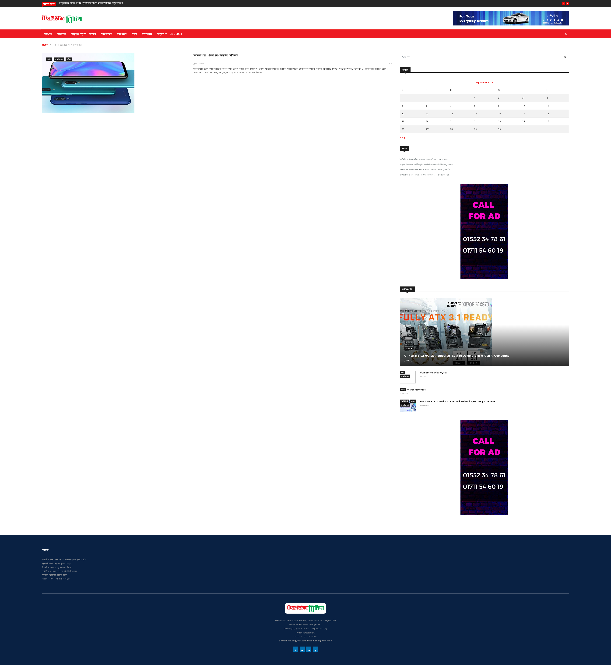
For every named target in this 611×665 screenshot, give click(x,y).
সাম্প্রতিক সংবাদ (59, 59)
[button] (563, 3)
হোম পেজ (48, 34)
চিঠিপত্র (403, 390)
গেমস (134, 34)
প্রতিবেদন (61, 34)
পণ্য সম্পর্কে (106, 34)
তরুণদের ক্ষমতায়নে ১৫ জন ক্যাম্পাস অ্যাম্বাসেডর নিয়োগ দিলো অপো (424, 174)
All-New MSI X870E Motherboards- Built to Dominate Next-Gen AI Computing (456, 355)
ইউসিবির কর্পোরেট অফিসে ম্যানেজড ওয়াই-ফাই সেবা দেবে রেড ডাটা (424, 159)
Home (45, 44)
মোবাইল (92, 34)
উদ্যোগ (402, 372)
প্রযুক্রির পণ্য (77, 34)
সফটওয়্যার (121, 34)
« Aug (402, 137)
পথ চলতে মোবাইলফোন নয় (416, 389)
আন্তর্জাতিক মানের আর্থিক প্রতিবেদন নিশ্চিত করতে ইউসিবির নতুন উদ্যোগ (91, 3)
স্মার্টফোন (69, 59)
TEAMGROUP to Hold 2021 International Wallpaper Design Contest (457, 401)
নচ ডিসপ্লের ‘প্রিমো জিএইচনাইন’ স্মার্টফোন (215, 55)
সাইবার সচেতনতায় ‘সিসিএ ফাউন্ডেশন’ (433, 372)
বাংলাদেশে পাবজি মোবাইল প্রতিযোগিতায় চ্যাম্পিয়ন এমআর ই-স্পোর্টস (425, 169)
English (176, 34)
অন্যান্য (160, 34)
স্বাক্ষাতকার (147, 34)
